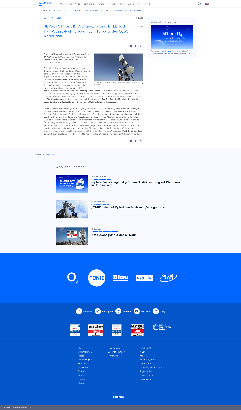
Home (81, 347)
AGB (142, 351)
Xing (162, 311)
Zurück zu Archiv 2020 (52, 18)
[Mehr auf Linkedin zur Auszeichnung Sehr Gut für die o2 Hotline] (117, 330)
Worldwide (112, 355)
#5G (44, 154)
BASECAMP (146, 347)
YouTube (145, 311)
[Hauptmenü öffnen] (34, 4)
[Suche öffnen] (199, 4)
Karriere (131, 4)
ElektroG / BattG (148, 359)
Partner (122, 4)
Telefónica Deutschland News (83, 10)
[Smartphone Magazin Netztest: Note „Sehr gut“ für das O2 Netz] (119, 236)
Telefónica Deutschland (62, 10)
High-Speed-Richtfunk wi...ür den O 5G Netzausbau (123, 10)
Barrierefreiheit (147, 375)
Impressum (145, 379)
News (147, 4)
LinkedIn (87, 311)
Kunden (101, 4)
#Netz (49, 154)
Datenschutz (146, 363)
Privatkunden (113, 347)
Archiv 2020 (99, 10)
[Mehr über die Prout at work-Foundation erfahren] (162, 330)
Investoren (111, 4)
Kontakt (143, 355)
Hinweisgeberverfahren (151, 367)
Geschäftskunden (116, 351)
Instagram (107, 311)
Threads (127, 311)
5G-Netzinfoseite (169, 51)
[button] (130, 46)
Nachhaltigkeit (89, 4)
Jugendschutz (147, 371)
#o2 (53, 154)
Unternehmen (66, 4)
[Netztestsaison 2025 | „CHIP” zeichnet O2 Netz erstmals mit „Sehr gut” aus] (119, 210)
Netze (77, 4)
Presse (140, 4)
